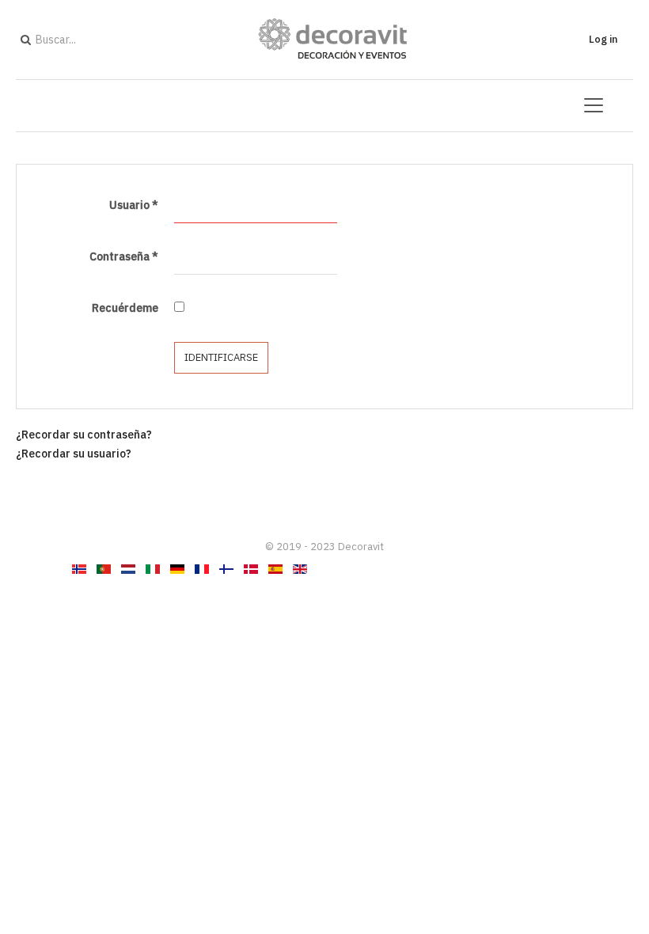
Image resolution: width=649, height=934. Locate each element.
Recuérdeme (125, 308)
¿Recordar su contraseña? (84, 434)
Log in (603, 39)
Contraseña (123, 256)
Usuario (133, 205)
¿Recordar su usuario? (73, 453)
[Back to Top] (610, 804)
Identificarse (221, 357)
